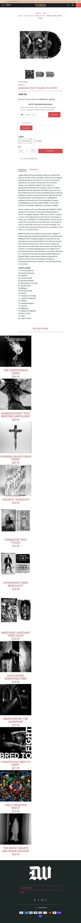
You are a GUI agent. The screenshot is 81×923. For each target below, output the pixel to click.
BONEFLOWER (63, 1)
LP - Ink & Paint (25, 141)
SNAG (25, 1)
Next (44, 13)
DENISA (55, 1)
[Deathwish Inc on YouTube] (42, 900)
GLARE (71, 1)
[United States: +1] (22, 114)
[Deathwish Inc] (40, 5)
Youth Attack (22, 82)
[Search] (68, 5)
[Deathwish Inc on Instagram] (45, 900)
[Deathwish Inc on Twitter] (34, 900)
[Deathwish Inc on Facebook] (38, 900)
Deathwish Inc (42, 907)
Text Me (54, 115)
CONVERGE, (39, 1)
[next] (60, 45)
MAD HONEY (31, 1)
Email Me (26, 128)
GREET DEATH (47, 1)
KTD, (21, 1)
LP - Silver (37, 141)
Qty (19, 147)
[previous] (20, 45)
